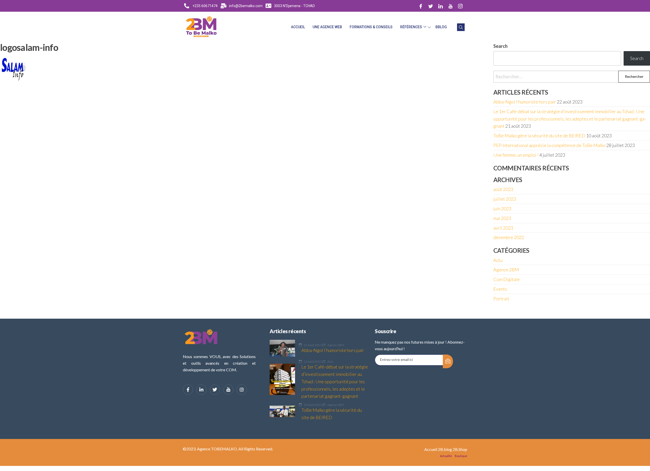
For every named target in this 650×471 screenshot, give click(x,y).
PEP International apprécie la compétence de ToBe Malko (549, 145)
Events (500, 289)
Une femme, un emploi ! (516, 155)
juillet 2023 (504, 199)
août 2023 (503, 189)
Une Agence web (327, 27)
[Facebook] (421, 6)
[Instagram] (460, 6)
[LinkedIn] (440, 6)
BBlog (441, 27)
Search (636, 58)
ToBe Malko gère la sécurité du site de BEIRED (539, 135)
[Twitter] (430, 6)
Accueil (298, 27)
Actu (497, 260)
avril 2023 (503, 228)
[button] (461, 27)
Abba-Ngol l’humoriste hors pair (524, 102)
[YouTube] (228, 390)
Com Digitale (506, 279)
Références (411, 27)
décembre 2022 (508, 237)
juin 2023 (502, 208)
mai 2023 (502, 218)
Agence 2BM (506, 269)
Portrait (501, 298)
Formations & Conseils (371, 27)
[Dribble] (450, 6)
